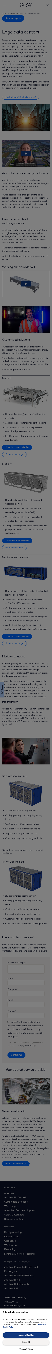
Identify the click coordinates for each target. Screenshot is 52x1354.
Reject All (26, 1342)
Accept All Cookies (26, 1335)
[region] (26, 1331)
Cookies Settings (26, 1349)
